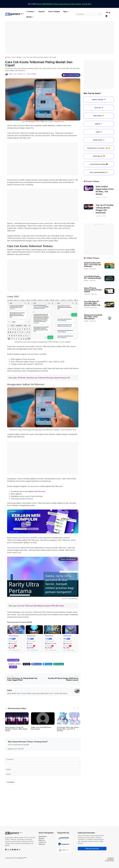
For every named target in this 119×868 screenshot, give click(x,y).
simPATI (34, 538)
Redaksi (41, 838)
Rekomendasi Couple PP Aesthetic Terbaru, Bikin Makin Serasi (16, 729)
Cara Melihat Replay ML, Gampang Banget (92, 277)
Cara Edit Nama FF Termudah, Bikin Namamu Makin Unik (92, 303)
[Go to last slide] (74, 708)
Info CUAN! (59, 4)
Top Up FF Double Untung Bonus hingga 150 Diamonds (105, 209)
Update (29, 17)
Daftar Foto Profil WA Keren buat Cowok (41, 728)
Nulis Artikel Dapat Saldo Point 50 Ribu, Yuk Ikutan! (105, 190)
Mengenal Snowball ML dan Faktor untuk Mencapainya (93, 316)
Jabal (10, 74)
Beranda (8, 57)
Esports (42, 11)
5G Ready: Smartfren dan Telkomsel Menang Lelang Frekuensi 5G (44, 378)
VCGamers (21, 858)
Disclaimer (110, 859)
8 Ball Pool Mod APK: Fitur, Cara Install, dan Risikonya (92, 264)
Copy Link (13, 667)
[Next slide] (77, 708)
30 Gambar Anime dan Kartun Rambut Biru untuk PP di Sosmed (68, 729)
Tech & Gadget (54, 11)
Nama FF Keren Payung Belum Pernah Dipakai (93, 289)
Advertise (42, 844)
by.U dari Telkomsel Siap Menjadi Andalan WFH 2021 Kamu (41, 606)
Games (31, 11)
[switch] (106, 16)
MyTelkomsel (40, 491)
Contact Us (42, 842)
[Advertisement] (59, 37)
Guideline (111, 858)
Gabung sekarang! (92, 848)
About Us (42, 840)
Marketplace (43, 836)
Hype (65, 11)
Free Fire (86, 294)
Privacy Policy (109, 861)
